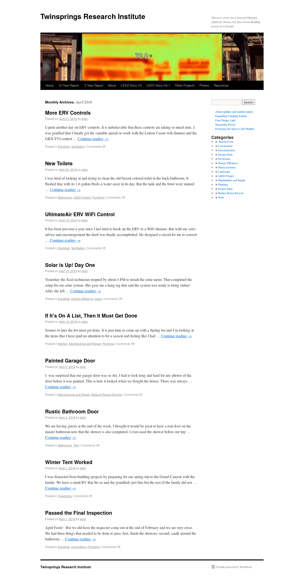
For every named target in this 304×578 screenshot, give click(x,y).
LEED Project (82, 197)
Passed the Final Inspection (78, 512)
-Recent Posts (225, 141)
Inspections (78, 547)
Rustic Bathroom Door (72, 411)
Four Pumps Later (225, 120)
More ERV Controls (68, 112)
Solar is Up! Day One (70, 264)
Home (50, 85)
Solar (98, 299)
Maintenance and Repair (85, 344)
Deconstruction (226, 150)
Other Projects (185, 85)
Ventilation (78, 146)
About (112, 85)
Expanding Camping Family (231, 116)
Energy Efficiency (82, 299)
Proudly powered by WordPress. (234, 567)
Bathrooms (65, 197)
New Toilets (59, 163)
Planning (108, 344)
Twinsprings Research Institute (92, 16)
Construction (225, 146)
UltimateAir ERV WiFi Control (80, 214)
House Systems (227, 167)
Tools (221, 197)
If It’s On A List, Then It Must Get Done (91, 315)
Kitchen (63, 344)
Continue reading (93, 138)
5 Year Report (94, 85)
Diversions (65, 496)
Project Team (225, 189)
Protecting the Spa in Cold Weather (234, 129)
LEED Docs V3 (131, 85)
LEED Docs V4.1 (158, 85)
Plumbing (98, 197)
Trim (76, 445)
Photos (204, 85)
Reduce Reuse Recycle (106, 394)
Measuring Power (225, 124)
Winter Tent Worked (68, 461)
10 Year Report (69, 85)
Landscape (224, 171)
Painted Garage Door (70, 360)
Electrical (64, 146)
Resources (221, 85)
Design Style (225, 154)
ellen (84, 119)
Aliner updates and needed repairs (234, 111)
